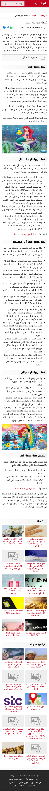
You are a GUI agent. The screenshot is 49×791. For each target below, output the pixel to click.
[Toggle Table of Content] (42, 58)
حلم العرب (41, 3)
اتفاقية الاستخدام (16, 779)
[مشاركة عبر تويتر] (8, 27)
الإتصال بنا (12, 782)
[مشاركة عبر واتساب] (11, 27)
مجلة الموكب (19, 785)
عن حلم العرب (36, 782)
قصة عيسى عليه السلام (26, 488)
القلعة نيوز (31, 785)
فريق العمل (23, 782)
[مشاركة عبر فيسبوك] (4, 27)
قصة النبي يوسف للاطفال (25, 234)
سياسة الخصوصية (33, 779)
